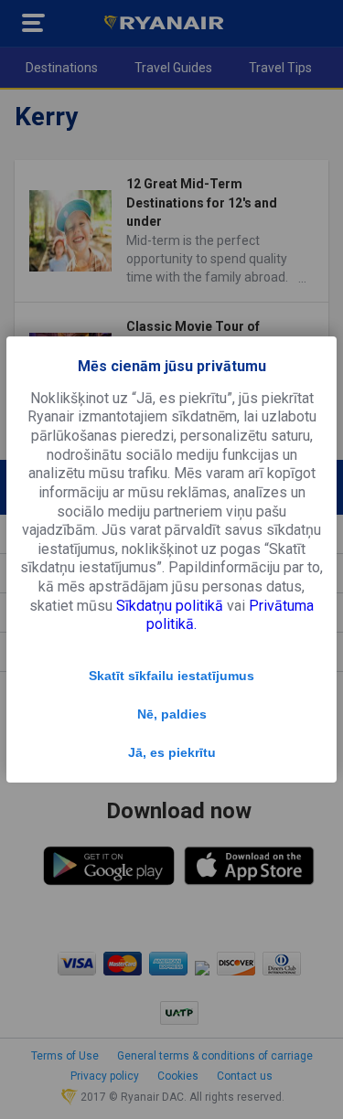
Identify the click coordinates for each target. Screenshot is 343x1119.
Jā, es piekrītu (172, 752)
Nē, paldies (172, 714)
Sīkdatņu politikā (169, 605)
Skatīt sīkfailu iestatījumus (171, 675)
